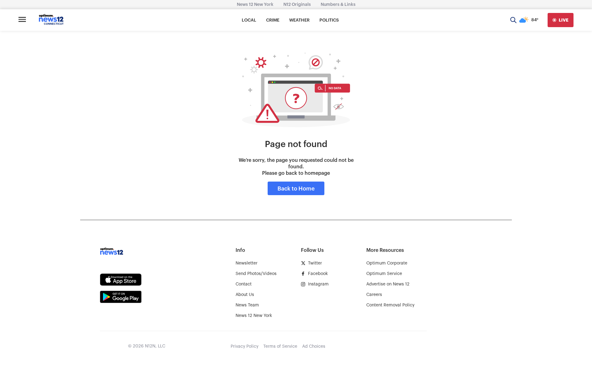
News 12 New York (255, 4)
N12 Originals (297, 4)
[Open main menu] (22, 20)
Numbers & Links (338, 4)
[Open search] (513, 20)
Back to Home (296, 188)
